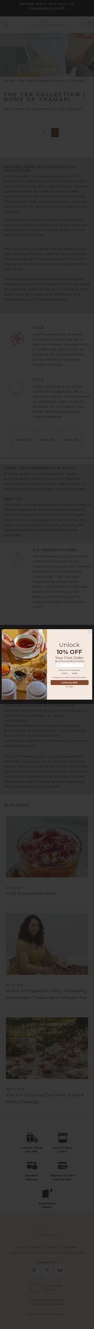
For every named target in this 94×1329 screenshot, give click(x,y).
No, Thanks (69, 687)
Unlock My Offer (69, 683)
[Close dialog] (89, 631)
